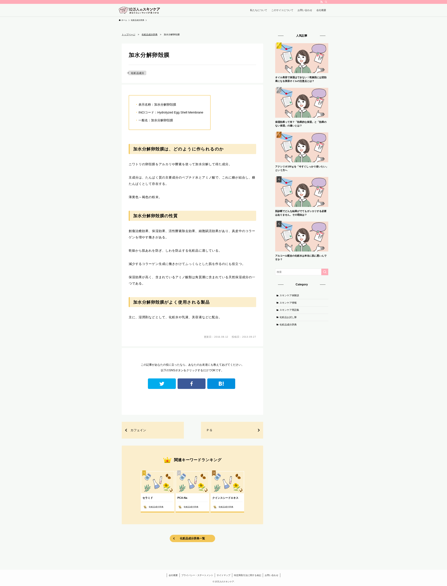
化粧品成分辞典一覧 (192, 538)
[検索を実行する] (324, 272)
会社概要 (173, 575)
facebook (192, 383)
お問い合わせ (271, 575)
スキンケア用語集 (289, 309)
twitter (162, 383)
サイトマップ (223, 575)
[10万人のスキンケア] (139, 10)
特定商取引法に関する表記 (247, 575)
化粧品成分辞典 (288, 324)
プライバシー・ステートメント (197, 575)
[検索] (326, 2)
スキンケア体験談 (289, 295)
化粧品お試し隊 (288, 317)
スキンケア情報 (288, 302)
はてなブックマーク (221, 383)
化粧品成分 (137, 73)
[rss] (321, 2)
